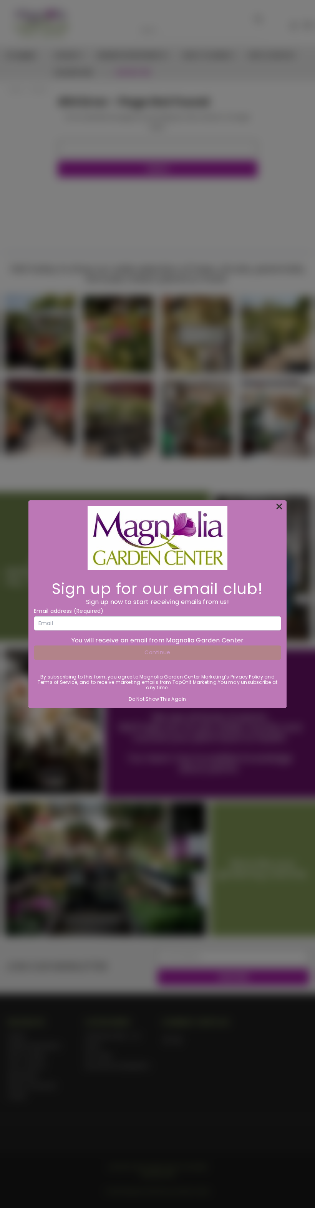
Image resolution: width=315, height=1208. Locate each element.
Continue (157, 652)
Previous (303, 1184)
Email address (69, 611)
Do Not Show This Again (157, 699)
